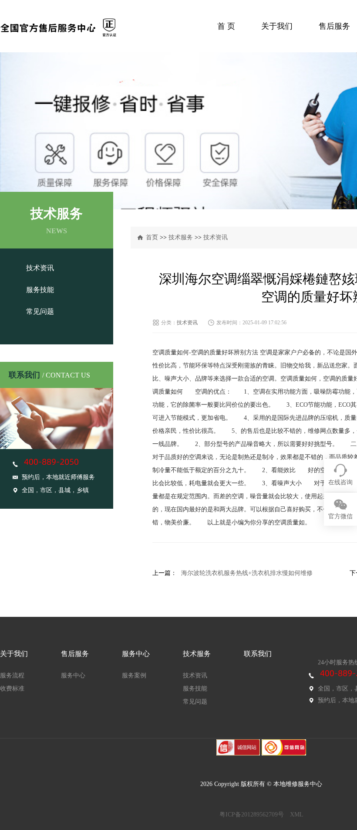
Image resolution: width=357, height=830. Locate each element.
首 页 (226, 26)
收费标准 (12, 688)
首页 (152, 237)
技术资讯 (40, 268)
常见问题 (40, 311)
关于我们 (277, 26)
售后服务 (334, 26)
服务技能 (40, 289)
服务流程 (12, 675)
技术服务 (180, 237)
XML (296, 814)
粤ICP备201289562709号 (251, 814)
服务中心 (73, 675)
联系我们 (258, 653)
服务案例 (134, 675)
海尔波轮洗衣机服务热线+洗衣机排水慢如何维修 (247, 573)
